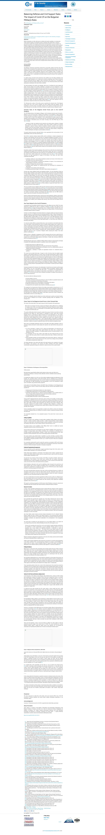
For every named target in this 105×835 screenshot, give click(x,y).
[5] (49, 129)
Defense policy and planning (31, 808)
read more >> (46, 820)
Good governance (69, 66)
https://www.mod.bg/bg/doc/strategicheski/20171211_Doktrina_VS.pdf (49, 735)
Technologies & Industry (70, 38)
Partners (69, 9)
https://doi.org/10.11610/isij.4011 (43, 796)
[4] (26, 120)
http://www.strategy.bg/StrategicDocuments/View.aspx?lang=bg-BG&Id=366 (39, 766)
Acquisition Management (70, 43)
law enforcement (32, 37)
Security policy (68, 25)
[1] (42, 90)
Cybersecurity (68, 27)
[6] (42, 133)
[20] (50, 206)
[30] (59, 544)
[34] (24, 666)
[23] (33, 231)
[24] (36, 238)
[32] (35, 608)
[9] (57, 143)
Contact (75, 9)
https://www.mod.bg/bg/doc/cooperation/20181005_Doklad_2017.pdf (38, 755)
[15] (39, 181)
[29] (36, 480)
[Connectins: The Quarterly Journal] (29, 825)
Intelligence (68, 29)
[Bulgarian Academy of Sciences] (77, 822)
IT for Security (28, 9)
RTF (37, 809)
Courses (48, 9)
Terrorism (67, 34)
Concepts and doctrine (70, 47)
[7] (28, 136)
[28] (35, 319)
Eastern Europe (40, 808)
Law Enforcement (69, 32)
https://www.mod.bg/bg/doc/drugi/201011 (40, 731)
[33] (41, 662)
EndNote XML (41, 809)
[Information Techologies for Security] (50, 5)
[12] (54, 153)
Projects (42, 9)
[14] (39, 179)
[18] (48, 190)
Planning (33, 806)
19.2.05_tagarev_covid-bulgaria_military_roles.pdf (34, 23)
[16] (39, 184)
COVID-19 (32, 36)
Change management (70, 62)
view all (60, 821)
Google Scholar (30, 809)
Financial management (70, 54)
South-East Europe (47, 808)
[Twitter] (68, 17)
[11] (31, 147)
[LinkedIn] (70, 17)
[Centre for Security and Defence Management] (28, 6)
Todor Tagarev (26, 29)
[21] (32, 207)
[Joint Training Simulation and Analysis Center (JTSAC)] (73, 6)
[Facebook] (65, 17)
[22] (60, 229)
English (66, 13)
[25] (29, 272)
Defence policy (28, 806)
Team (35, 9)
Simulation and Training (70, 59)
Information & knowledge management (71, 57)
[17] (45, 188)
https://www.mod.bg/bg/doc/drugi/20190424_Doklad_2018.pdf (37, 747)
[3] (54, 115)
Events (63, 9)
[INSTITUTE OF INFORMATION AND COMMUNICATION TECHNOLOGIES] (69, 822)
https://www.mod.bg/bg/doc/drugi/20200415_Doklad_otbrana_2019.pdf (38, 743)
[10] (32, 145)
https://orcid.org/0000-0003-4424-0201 (31, 715)
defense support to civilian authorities (49, 36)
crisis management (38, 36)
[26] (54, 284)
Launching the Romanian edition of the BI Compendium (52, 818)
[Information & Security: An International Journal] (29, 819)
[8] (24, 143)
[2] (48, 99)
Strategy (67, 45)
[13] (56, 169)
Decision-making (69, 64)
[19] (48, 193)
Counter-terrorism (27, 36)
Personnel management (70, 41)
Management (68, 49)
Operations (68, 36)
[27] (41, 293)
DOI (35, 809)
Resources (56, 9)
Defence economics (69, 52)
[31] (47, 594)
